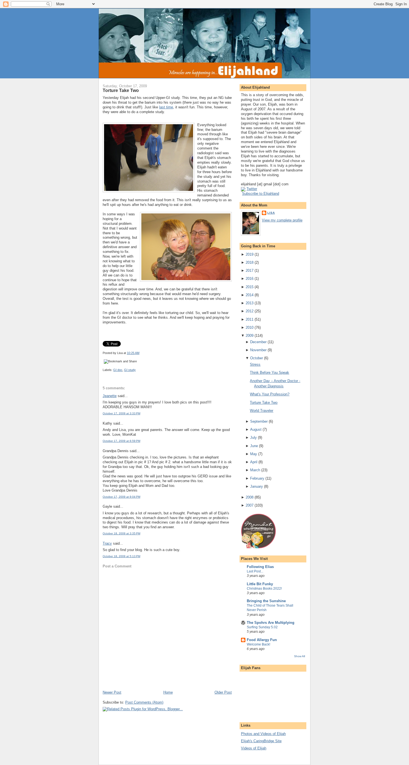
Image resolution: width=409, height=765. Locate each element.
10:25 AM (133, 353)
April (253, 462)
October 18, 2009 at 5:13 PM (121, 556)
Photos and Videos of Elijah (263, 734)
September (259, 421)
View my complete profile (282, 220)
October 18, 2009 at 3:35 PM (121, 533)
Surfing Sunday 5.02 (262, 627)
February (257, 478)
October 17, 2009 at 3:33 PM (121, 413)
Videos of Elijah (253, 748)
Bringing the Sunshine (266, 601)
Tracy (107, 543)
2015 (249, 287)
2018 (249, 262)
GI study (130, 370)
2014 (249, 295)
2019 (249, 254)
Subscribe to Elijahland (260, 193)
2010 (249, 327)
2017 (249, 270)
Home (168, 692)
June (254, 446)
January (256, 486)
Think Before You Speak (269, 372)
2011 (249, 319)
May (253, 454)
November (258, 350)
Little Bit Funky (260, 584)
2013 (249, 303)
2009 (249, 335)
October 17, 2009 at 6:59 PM (121, 440)
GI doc (117, 370)
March (255, 470)
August (256, 429)
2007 (249, 505)
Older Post (223, 692)
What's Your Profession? (269, 394)
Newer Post (112, 692)
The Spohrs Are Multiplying (270, 623)
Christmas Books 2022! (264, 588)
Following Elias (260, 567)
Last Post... (255, 571)
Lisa (271, 212)
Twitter (252, 189)
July (253, 437)
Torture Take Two (121, 90)
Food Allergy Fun (262, 640)
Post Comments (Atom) (144, 702)
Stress (255, 364)
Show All (299, 656)
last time (166, 107)
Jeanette (110, 396)
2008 (249, 497)
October (256, 358)
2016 (249, 278)
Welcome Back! (258, 644)
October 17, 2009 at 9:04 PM (121, 496)
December (258, 342)
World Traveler (261, 410)
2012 (249, 311)
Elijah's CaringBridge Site (261, 741)
